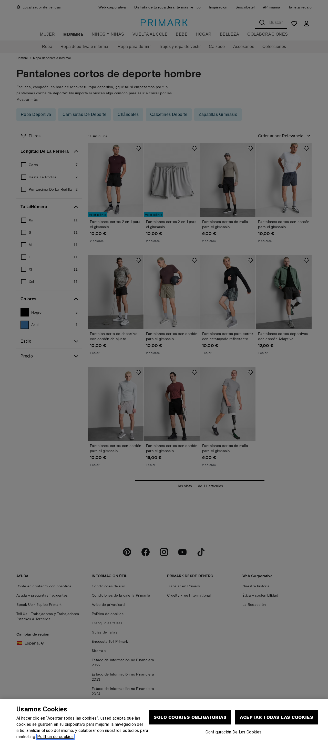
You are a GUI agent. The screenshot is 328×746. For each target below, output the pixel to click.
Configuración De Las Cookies (233, 732)
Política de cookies (55, 736)
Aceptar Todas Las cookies (276, 717)
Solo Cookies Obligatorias (190, 717)
